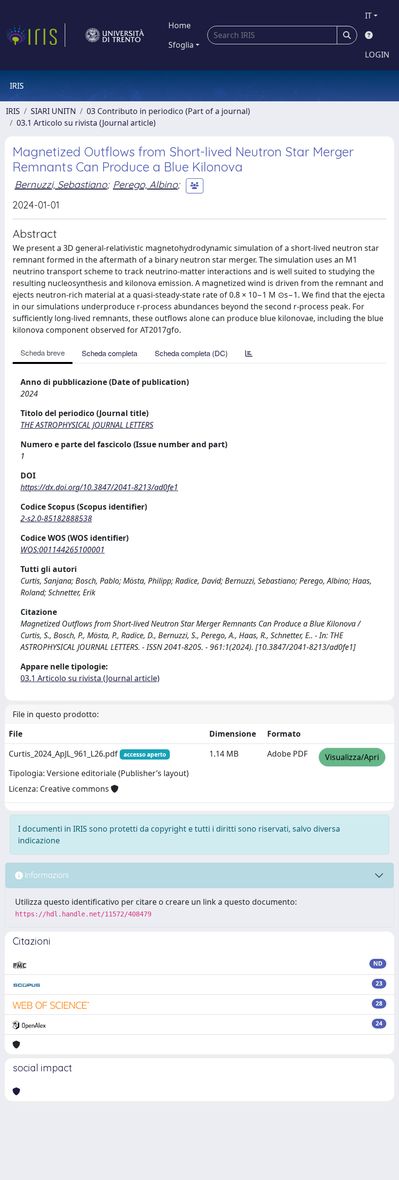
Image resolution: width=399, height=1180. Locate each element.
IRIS (13, 111)
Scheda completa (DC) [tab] (191, 353)
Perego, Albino (145, 184)
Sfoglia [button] (181, 44)
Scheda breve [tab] (42, 352)
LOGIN (377, 54)
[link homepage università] (115, 35)
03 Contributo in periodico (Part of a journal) (168, 111)
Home (179, 25)
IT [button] (368, 15)
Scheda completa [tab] (109, 353)
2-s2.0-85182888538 (56, 518)
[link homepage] (35, 35)
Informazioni (46, 875)
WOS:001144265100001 (62, 549)
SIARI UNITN (53, 111)
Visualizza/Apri (352, 757)
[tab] (249, 352)
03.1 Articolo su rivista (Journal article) (86, 122)
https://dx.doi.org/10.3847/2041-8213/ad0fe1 (99, 487)
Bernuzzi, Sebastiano (61, 184)
